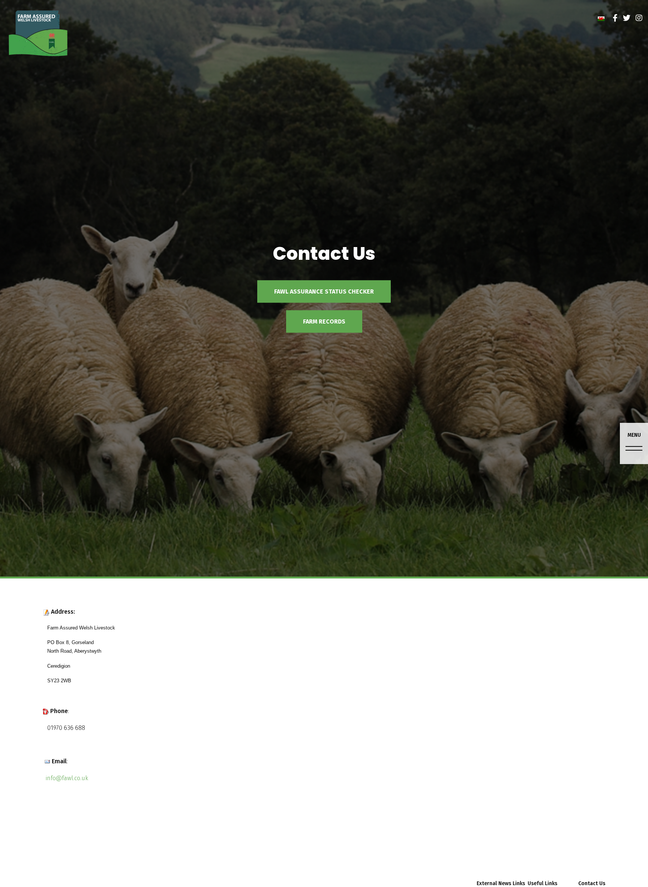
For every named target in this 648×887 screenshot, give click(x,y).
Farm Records (324, 321)
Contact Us (591, 883)
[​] (615, 17)
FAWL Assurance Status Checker (324, 291)
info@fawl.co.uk (67, 778)
